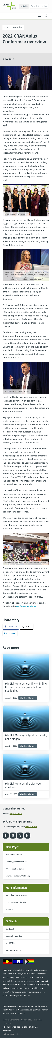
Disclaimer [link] (38, 1020)
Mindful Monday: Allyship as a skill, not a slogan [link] (26, 737)
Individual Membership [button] (16, 895)
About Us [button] (10, 909)
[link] (11, 6)
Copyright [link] (7, 1023)
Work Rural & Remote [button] (16, 868)
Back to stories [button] (14, 27)
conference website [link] (26, 606)
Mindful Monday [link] (28, 697)
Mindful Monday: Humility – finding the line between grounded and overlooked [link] (26, 687)
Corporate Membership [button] (16, 902)
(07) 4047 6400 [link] (15, 813)
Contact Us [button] (10, 928)
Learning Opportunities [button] (16, 861)
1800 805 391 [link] (31, 826)
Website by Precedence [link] (12, 1034)
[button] (39, 15)
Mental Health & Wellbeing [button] (18, 875)
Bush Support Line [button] (40, 6)
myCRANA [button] (24, 6)
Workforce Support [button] (14, 854)
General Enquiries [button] (14, 935)
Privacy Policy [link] (26, 1020)
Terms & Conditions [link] (11, 1020)
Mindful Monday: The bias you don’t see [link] (23, 785)
